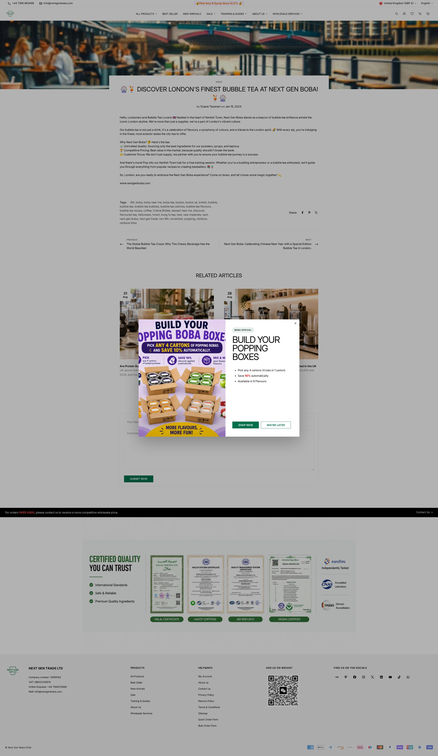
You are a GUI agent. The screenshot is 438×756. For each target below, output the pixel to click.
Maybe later (276, 425)
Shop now (245, 425)
